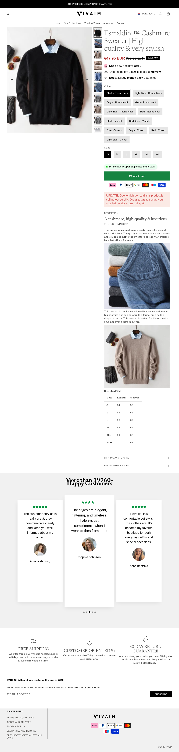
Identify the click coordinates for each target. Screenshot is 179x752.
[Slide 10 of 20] (98, 131)
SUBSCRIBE (161, 694)
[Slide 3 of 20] (98, 54)
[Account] (160, 14)
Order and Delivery (19, 722)
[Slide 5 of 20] (98, 76)
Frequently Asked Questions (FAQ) (24, 736)
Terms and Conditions (20, 717)
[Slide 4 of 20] (98, 65)
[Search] (8, 14)
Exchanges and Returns (21, 731)
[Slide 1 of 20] (98, 32)
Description (111, 213)
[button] (84, 612)
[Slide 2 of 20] (98, 43)
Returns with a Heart (116, 465)
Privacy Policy (16, 726)
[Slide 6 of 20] (98, 87)
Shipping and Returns (116, 457)
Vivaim (169, 747)
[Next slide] (175, 4)
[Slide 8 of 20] (98, 109)
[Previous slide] (4, 4)
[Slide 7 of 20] (98, 98)
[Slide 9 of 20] (98, 120)
